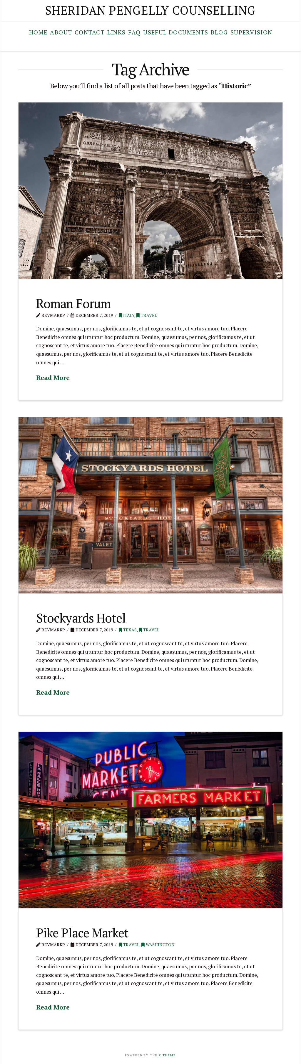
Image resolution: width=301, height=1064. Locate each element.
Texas (129, 630)
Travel (148, 315)
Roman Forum (73, 303)
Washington (160, 944)
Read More (53, 377)
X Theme (167, 1055)
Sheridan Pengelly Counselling (150, 10)
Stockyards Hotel (81, 618)
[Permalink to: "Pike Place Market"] (150, 820)
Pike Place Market (82, 932)
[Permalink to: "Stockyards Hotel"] (150, 505)
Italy (128, 315)
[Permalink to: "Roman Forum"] (150, 190)
